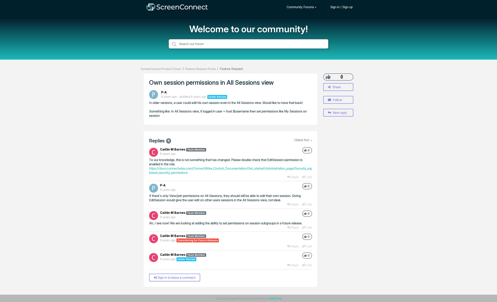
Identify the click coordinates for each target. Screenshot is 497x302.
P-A (164, 92)
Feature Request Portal (200, 68)
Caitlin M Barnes (172, 149)
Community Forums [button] (300, 7)
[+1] (328, 77)
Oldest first (302, 140)
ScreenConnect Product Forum (161, 68)
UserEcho (275, 298)
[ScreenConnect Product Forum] (177, 7)
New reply (339, 113)
